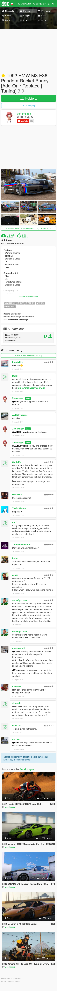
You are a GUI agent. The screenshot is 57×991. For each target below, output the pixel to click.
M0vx (14, 375)
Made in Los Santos (10, 981)
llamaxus (16, 725)
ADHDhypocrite (20, 414)
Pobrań (10, 237)
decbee (16, 739)
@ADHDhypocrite (21, 431)
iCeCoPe (16, 461)
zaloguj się (28, 756)
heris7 (15, 558)
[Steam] (31, 117)
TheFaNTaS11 (19, 508)
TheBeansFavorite (21, 544)
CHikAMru (17, 686)
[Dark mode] (49, 3)
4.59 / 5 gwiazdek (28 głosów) (12, 243)
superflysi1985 (19, 600)
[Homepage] (18, 117)
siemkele (16, 703)
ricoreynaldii (18, 648)
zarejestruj (43, 756)
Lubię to (25, 237)
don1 (14, 522)
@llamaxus (17, 742)
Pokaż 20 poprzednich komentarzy (28, 355)
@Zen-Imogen (19, 670)
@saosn (16, 651)
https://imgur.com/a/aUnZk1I (31, 387)
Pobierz (30, 98)
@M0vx (16, 401)
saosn (15, 574)
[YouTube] (28, 117)
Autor (28, 398)
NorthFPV (17, 494)
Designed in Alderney (11, 978)
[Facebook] (21, 117)
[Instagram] (25, 117)
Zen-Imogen (24, 113)
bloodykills (17, 362)
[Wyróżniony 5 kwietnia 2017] (3, 75)
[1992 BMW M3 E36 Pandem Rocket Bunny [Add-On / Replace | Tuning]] (28, 184)
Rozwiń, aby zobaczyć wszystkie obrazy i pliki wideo (28, 228)
